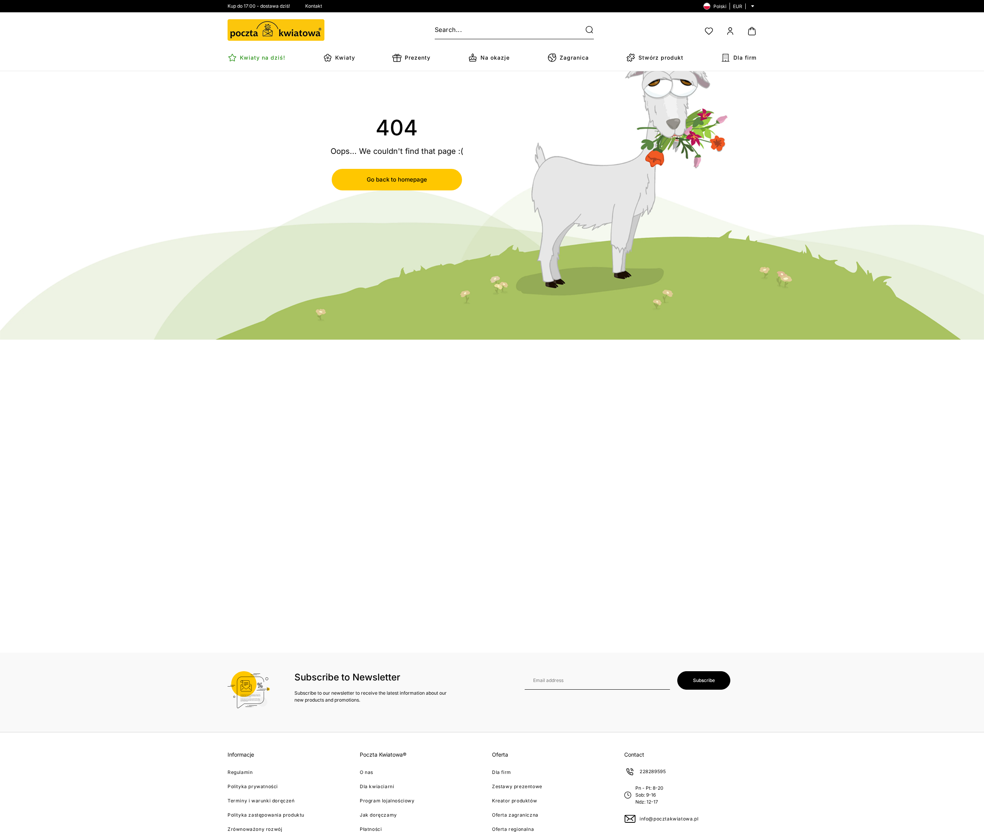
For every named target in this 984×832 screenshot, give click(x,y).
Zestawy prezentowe (517, 786)
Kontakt (313, 6)
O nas (366, 772)
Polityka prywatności (253, 786)
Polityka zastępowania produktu (266, 815)
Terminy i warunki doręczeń (261, 801)
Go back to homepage (397, 179)
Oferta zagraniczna (515, 815)
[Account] (730, 31)
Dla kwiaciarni (377, 786)
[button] (584, 30)
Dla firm (501, 772)
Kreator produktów (514, 801)
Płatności (371, 829)
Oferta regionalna (513, 829)
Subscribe (704, 680)
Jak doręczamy (378, 815)
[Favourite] (709, 31)
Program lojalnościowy (387, 801)
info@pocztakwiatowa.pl (669, 819)
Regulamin (240, 772)
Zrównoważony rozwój (255, 829)
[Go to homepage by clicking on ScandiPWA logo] (276, 30)
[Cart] (752, 31)
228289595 (653, 771)
